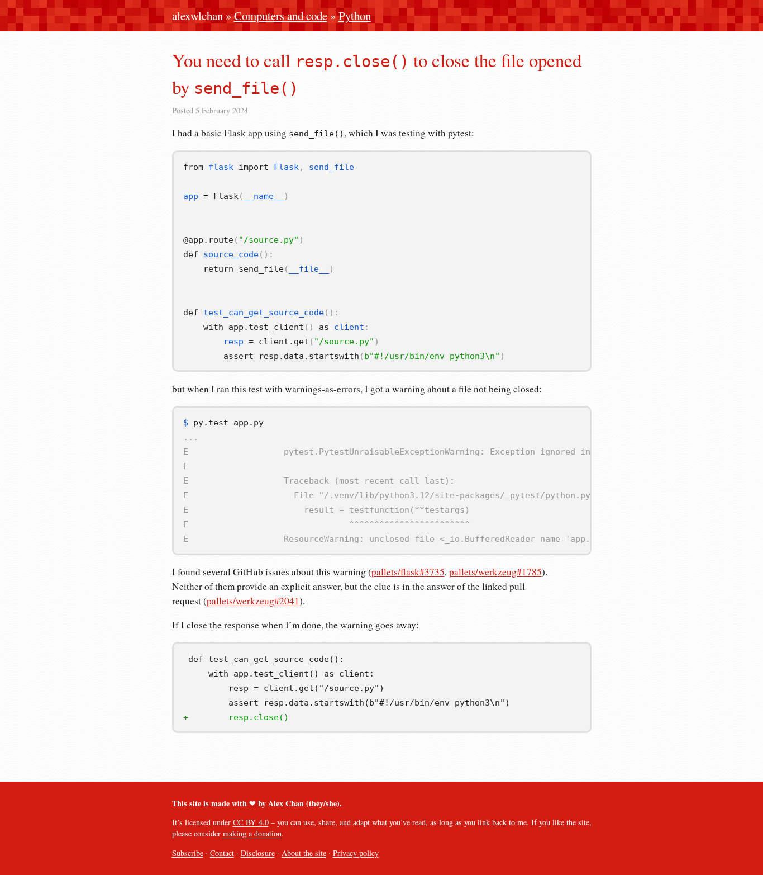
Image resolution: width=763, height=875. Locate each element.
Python (354, 15)
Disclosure (258, 853)
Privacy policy (356, 853)
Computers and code (280, 15)
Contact (222, 853)
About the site (304, 853)
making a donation (252, 833)
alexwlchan (197, 15)
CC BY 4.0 (251, 822)
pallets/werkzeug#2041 (253, 600)
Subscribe (187, 853)
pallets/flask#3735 (408, 571)
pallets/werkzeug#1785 (495, 571)
